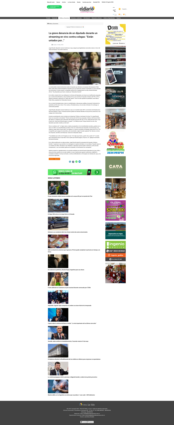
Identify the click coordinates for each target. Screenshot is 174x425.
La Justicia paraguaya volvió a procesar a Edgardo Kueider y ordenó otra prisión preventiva (72, 377)
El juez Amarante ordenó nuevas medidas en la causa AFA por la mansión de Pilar (70, 196)
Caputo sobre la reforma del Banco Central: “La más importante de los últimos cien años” (72, 323)
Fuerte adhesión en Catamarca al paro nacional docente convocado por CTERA (69, 287)
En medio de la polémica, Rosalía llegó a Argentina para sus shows (66, 269)
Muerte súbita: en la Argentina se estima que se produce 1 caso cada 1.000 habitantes (71, 395)
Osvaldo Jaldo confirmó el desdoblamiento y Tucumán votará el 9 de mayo (68, 341)
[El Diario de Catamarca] (87, 9)
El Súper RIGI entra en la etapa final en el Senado (61, 214)
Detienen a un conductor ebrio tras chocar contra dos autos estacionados (67, 232)
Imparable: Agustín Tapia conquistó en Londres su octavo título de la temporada (69, 305)
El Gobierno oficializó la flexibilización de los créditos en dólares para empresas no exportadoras (74, 359)
